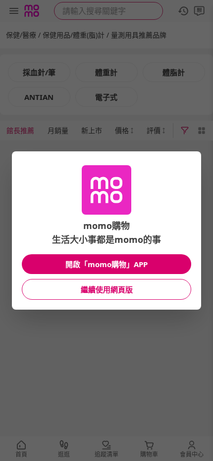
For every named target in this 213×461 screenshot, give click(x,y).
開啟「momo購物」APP (106, 264)
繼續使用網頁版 (107, 289)
